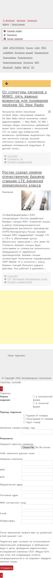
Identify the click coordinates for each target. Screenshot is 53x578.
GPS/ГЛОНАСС (17, 47)
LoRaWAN (8, 52)
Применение (41, 52)
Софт (37, 47)
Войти (6, 24)
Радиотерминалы (12, 62)
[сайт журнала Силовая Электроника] (36, 355)
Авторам (21, 20)
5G (32, 67)
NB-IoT (26, 67)
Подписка (12, 35)
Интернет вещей (24, 52)
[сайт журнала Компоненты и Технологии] (35, 361)
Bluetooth (8, 67)
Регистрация (18, 24)
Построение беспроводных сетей (29, 279)
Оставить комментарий (19, 162)
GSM (5, 47)
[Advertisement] (26, 317)
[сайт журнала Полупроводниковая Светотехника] (36, 366)
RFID (43, 47)
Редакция (32, 20)
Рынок (29, 47)
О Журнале (9, 20)
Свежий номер (14, 31)
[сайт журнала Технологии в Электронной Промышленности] (18, 361)
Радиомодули (25, 57)
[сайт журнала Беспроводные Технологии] (13, 366)
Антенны (28, 62)
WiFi (37, 62)
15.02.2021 (12, 156)
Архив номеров (15, 39)
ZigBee (17, 67)
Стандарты (13, 159)
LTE (9, 279)
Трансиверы (9, 57)
